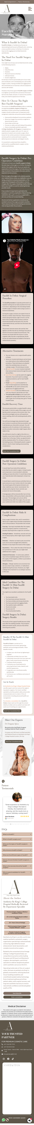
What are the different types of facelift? (15, 855)
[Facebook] (8, 1059)
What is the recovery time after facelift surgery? (15, 866)
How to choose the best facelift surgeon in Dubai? (16, 860)
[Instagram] (4, 1059)
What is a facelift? (8, 834)
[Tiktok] (13, 1059)
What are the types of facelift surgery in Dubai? (15, 844)
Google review (10, 818)
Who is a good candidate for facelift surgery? (14, 873)
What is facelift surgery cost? (12, 839)
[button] (17, 834)
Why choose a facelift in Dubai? (12, 850)
